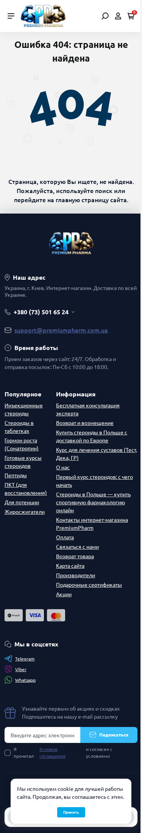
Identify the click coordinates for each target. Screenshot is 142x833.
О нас (63, 467)
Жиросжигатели (25, 512)
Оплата (65, 537)
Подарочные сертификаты (89, 585)
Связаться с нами (77, 547)
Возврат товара (75, 556)
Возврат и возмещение (85, 423)
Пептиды (16, 475)
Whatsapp (25, 680)
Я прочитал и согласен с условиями (63, 753)
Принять (71, 812)
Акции (64, 594)
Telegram (24, 658)
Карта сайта (70, 566)
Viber (21, 669)
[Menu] (11, 16)
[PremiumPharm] (43, 15)
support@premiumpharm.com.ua (61, 330)
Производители (75, 575)
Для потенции (22, 502)
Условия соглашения (52, 753)
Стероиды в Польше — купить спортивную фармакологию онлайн (93, 502)
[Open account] (118, 16)
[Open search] (105, 16)
